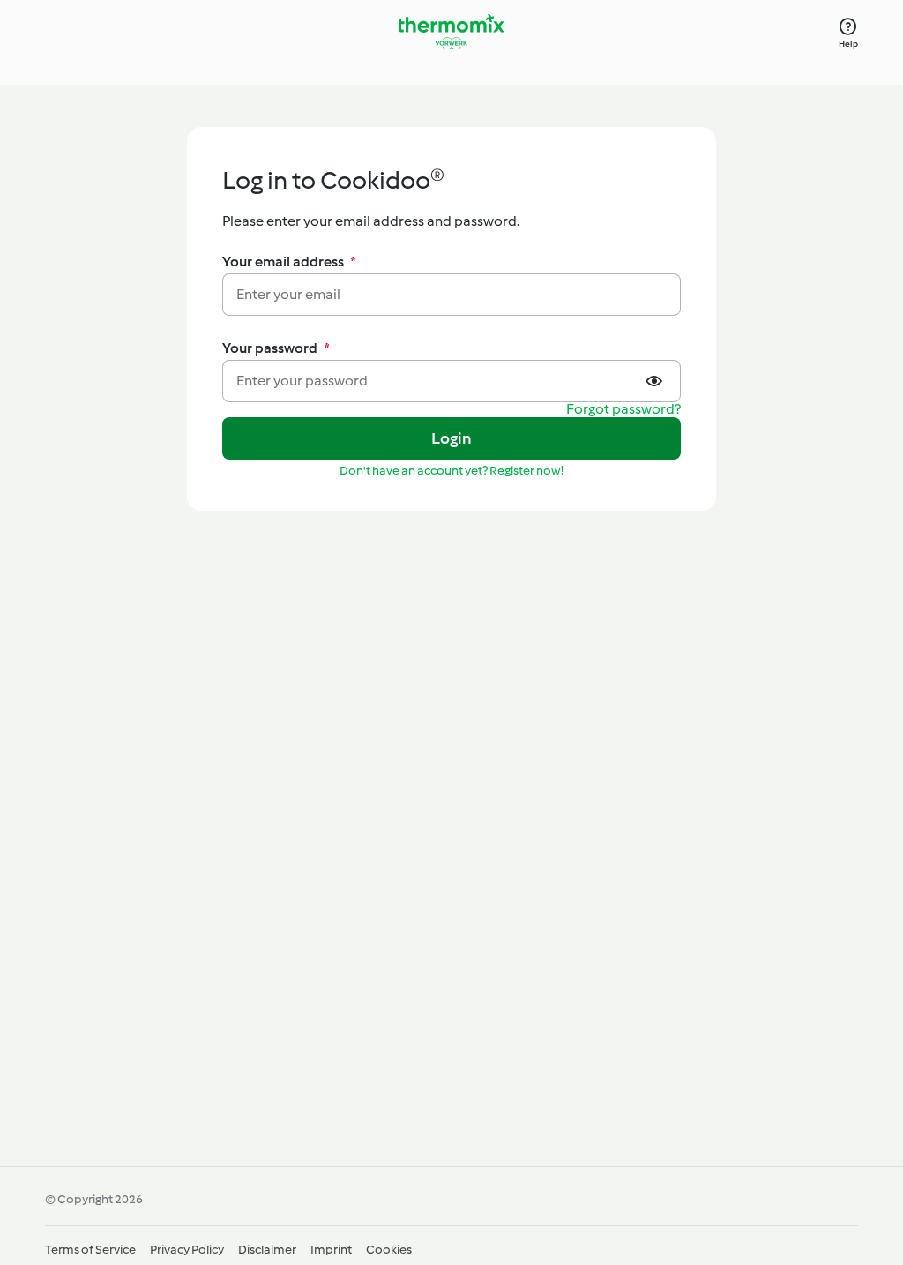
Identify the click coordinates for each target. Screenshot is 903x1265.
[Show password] (656, 381)
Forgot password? (623, 409)
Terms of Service (90, 1249)
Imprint (331, 1249)
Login (452, 438)
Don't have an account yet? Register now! (451, 470)
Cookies (389, 1249)
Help (849, 43)
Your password (276, 348)
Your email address (289, 261)
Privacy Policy (187, 1249)
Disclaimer (267, 1249)
